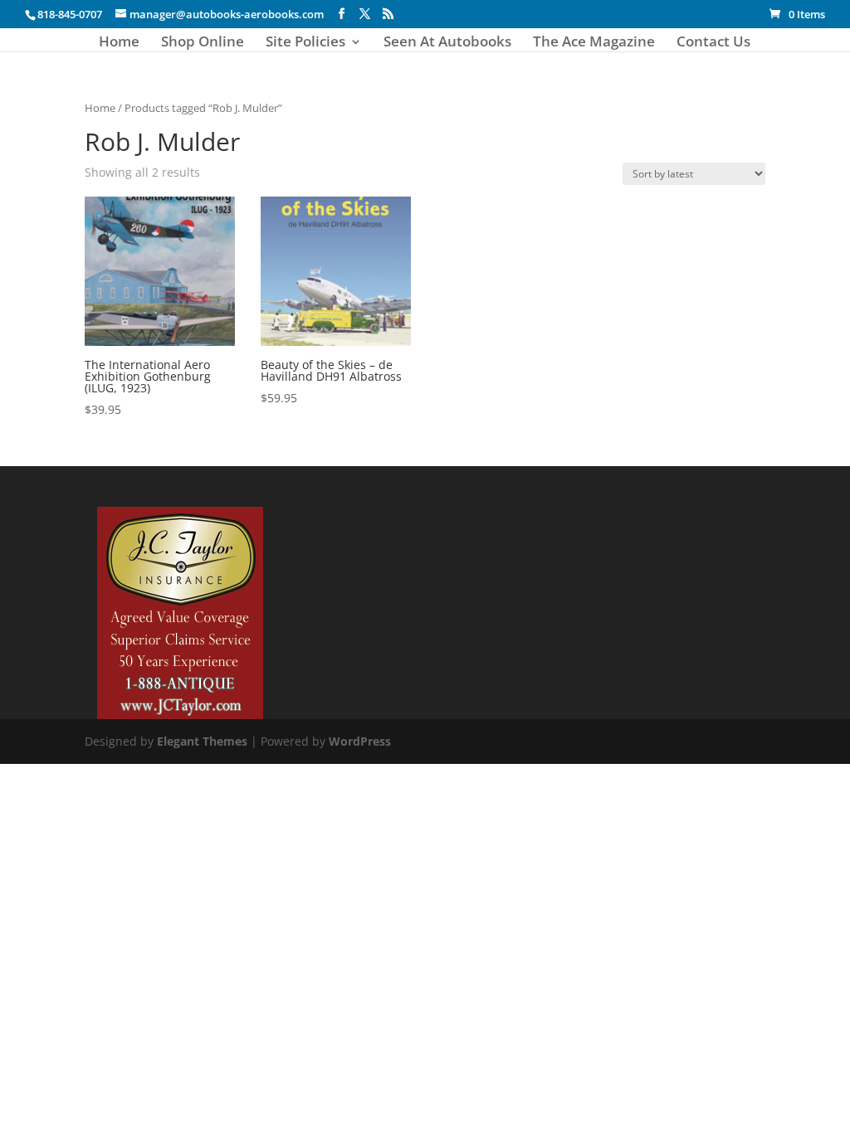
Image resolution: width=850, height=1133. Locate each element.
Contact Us (713, 43)
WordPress (360, 741)
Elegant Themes (202, 741)
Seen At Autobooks (447, 43)
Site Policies (305, 43)
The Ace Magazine (594, 43)
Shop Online (202, 43)
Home (119, 43)
